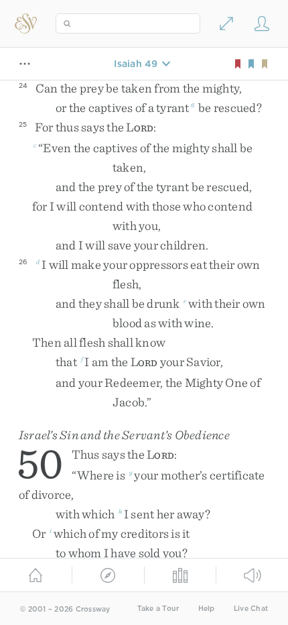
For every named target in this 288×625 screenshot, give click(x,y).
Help (206, 608)
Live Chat (251, 608)
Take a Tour (158, 608)
